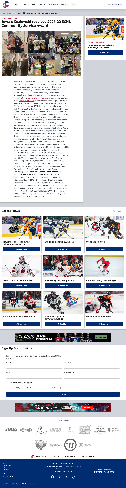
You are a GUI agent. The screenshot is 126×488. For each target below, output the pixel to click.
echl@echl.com (8, 476)
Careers (71, 469)
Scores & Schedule (115, 4)
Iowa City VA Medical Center (39, 98)
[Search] (73, 4)
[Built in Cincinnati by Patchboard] (104, 471)
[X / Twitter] (66, 477)
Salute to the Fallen (26, 100)
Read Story (106, 52)
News (34, 4)
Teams (25, 4)
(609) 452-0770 (8, 473)
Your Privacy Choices (59, 469)
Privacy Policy (69, 466)
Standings (15, 4)
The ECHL (63, 4)
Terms (79, 466)
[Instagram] (59, 477)
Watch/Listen (52, 4)
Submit (63, 394)
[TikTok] (73, 477)
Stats (41, 4)
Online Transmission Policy (54, 466)
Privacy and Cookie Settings (63, 472)
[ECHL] (6, 4)
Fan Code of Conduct (67, 463)
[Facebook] (52, 477)
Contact (54, 463)
